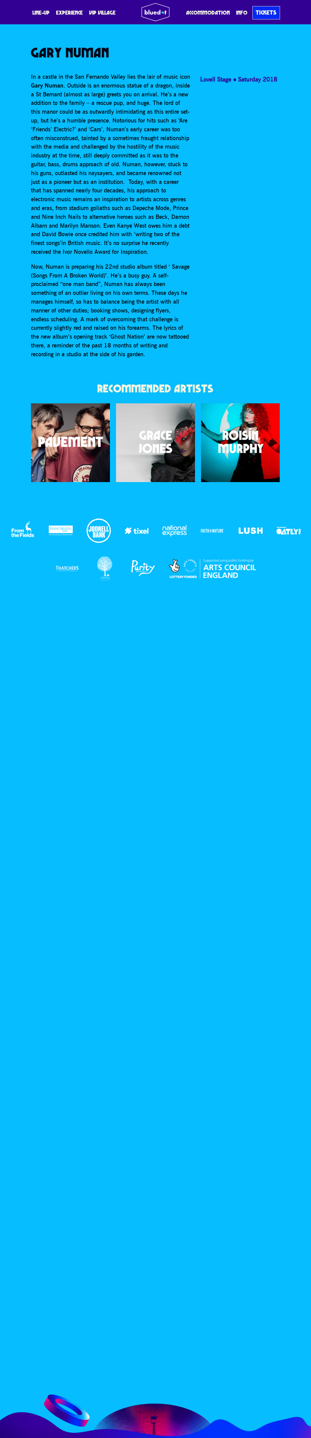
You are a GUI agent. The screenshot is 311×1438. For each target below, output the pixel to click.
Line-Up (41, 13)
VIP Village (102, 13)
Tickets (266, 12)
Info (242, 13)
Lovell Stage (215, 79)
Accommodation (208, 13)
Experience (69, 13)
